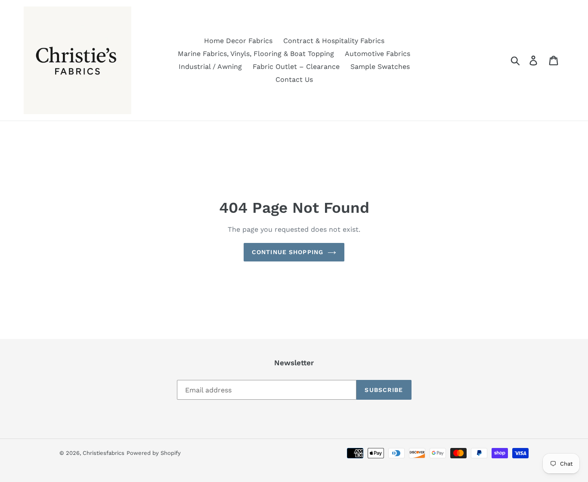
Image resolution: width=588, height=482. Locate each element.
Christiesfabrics (103, 453)
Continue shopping (287, 252)
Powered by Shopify (154, 453)
